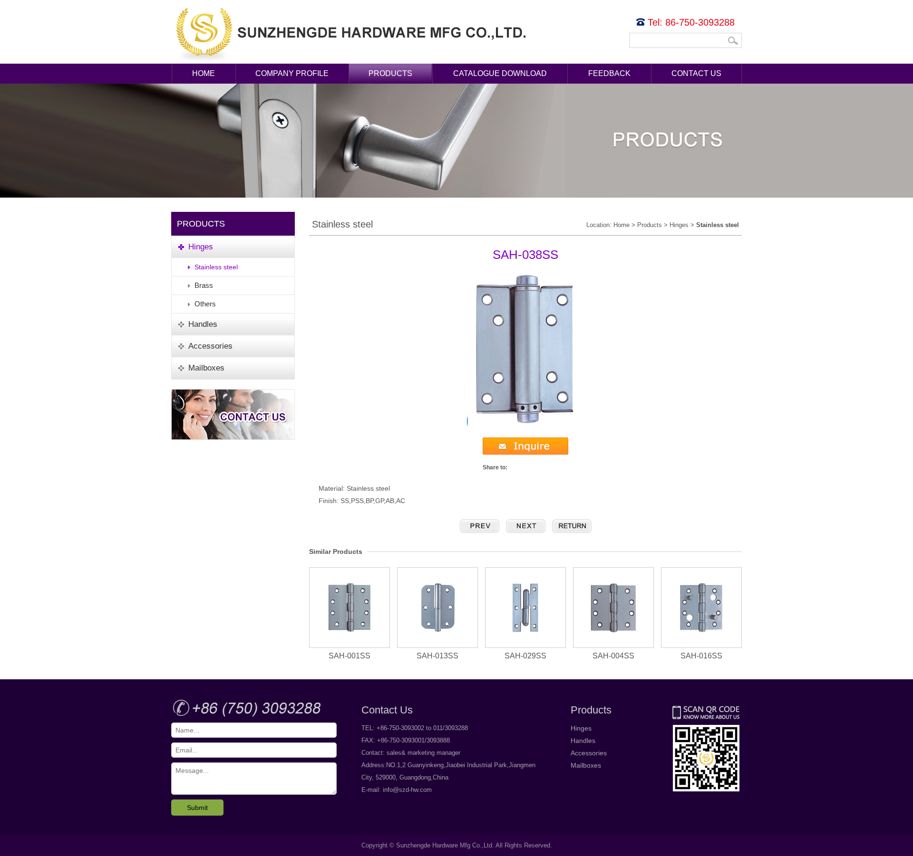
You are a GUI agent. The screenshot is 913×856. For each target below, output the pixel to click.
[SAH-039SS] (525, 526)
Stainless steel (216, 267)
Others (205, 304)
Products (390, 73)
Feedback (609, 73)
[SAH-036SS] (479, 526)
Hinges (679, 224)
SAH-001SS (349, 656)
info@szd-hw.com (407, 789)
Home (203, 73)
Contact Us (696, 73)
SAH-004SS (613, 656)
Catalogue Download (500, 73)
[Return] (571, 526)
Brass (203, 285)
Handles (583, 740)
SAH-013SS (437, 656)
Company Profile (292, 73)
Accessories (589, 753)
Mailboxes (586, 765)
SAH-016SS (701, 656)
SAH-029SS (525, 656)
